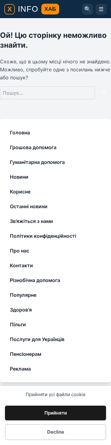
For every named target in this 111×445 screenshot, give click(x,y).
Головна (20, 132)
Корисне (20, 192)
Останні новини (28, 206)
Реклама (20, 369)
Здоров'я (21, 310)
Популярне (23, 295)
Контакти (21, 265)
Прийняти (55, 413)
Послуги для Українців (37, 339)
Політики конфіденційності (43, 236)
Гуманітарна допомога (37, 162)
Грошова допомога (33, 147)
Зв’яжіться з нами (31, 221)
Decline (55, 432)
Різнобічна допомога (35, 280)
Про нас (19, 251)
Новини (19, 177)
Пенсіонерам (25, 354)
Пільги (18, 324)
